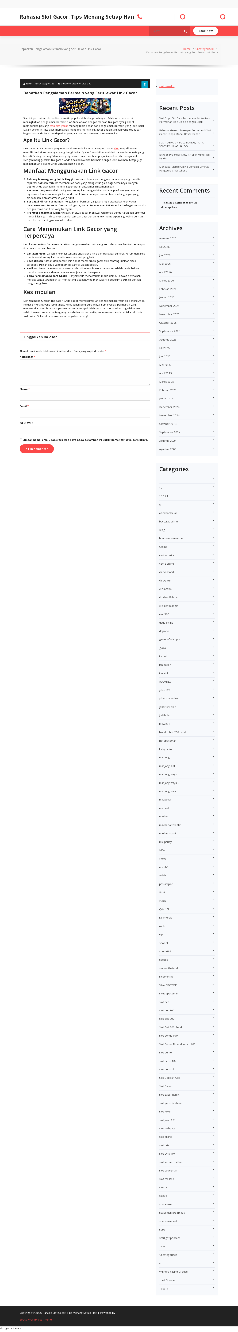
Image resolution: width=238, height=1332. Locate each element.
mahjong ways (168, 774)
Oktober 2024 (168, 423)
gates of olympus (170, 639)
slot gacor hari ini (169, 1094)
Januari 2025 (166, 398)
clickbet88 (165, 589)
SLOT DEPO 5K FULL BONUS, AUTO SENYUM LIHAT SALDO (181, 144)
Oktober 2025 (168, 322)
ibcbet (163, 656)
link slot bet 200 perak (173, 732)
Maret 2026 (166, 280)
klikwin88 (164, 723)
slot (116, 148)
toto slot (86, 83)
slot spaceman (168, 1170)
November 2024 (169, 415)
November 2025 (169, 314)
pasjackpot (166, 884)
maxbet (164, 816)
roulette (164, 926)
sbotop (163, 959)
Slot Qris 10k (167, 1153)
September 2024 (169, 432)
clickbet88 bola (168, 597)
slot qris (164, 1145)
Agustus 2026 (167, 238)
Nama (25, 389)
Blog (162, 530)
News (162, 858)
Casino (163, 546)
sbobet (163, 943)
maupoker (165, 799)
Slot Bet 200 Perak (171, 1027)
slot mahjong (167, 1128)
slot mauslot (166, 86)
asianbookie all (168, 513)
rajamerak (165, 917)
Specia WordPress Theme (36, 1319)
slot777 (164, 1187)
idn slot (163, 673)
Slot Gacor (165, 1086)
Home (187, 48)
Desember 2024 (169, 407)
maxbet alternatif (170, 825)
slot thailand (166, 1179)
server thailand (168, 968)
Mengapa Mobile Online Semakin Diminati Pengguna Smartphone (184, 168)
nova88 (163, 867)
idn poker (165, 664)
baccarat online (168, 521)
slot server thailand (171, 1162)
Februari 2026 (168, 289)
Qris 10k (164, 909)
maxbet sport (167, 833)
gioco (162, 648)
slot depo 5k (167, 1069)
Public (162, 901)
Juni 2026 (165, 255)
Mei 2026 (165, 263)
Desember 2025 (169, 305)
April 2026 (165, 272)
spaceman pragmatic (172, 1212)
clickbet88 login (168, 605)
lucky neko (165, 749)
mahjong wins (167, 791)
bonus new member (171, 538)
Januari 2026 (166, 297)
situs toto (66, 83)
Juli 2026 (164, 246)
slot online (165, 1136)
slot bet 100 (166, 1010)
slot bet (164, 1002)
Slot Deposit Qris (169, 1077)
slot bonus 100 (168, 1035)
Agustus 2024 (167, 440)
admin (28, 83)
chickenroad (166, 572)
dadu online (166, 622)
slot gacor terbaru (170, 1103)
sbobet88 (165, 951)
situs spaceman (168, 993)
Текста (163, 1288)
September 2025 (169, 331)
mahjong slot (167, 766)
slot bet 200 (166, 1018)
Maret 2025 (166, 381)
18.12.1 (163, 496)
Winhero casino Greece (173, 1271)
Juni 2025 (165, 356)
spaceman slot (168, 1221)
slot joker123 (167, 1120)
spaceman (165, 1204)
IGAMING (165, 681)
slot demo (165, 1052)
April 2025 (165, 373)
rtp (161, 934)
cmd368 (164, 614)
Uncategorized (204, 48)
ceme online (166, 563)
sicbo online (166, 976)
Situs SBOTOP (168, 985)
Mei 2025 (165, 364)
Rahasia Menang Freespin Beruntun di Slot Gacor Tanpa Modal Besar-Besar (185, 132)
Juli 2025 (164, 348)
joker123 (164, 690)
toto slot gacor (59, 125)
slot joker (165, 1111)
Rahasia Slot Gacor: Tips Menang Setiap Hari (77, 17)
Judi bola (164, 715)
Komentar (27, 356)
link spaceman (167, 740)
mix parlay (165, 841)
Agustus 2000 (167, 449)
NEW (162, 850)
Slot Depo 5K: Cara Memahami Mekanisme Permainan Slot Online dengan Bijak (185, 119)
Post (162, 892)
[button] (185, 31)
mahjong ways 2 (169, 782)
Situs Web (26, 423)
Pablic (162, 875)
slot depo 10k (167, 1061)
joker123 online (168, 698)
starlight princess (170, 1238)
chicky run (165, 580)
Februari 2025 (168, 390)
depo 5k (164, 631)
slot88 (163, 1195)
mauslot (164, 808)
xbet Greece (167, 1280)
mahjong (164, 757)
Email (24, 406)
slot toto (76, 83)
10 (160, 487)
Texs (162, 1246)
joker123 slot (167, 707)
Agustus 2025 (167, 339)
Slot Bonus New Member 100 (177, 1044)
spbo (162, 1229)
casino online (167, 555)
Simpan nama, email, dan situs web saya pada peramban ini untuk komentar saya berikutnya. (85, 440)
